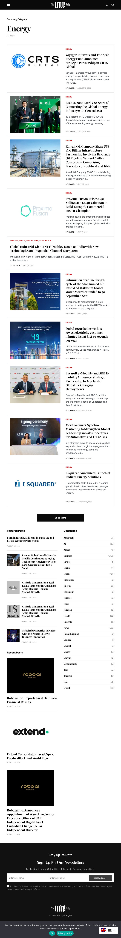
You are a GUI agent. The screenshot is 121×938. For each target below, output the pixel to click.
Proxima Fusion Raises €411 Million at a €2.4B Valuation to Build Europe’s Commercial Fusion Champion (86, 205)
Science (67, 639)
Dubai (66, 573)
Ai (65, 543)
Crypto (67, 561)
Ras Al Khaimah (71, 633)
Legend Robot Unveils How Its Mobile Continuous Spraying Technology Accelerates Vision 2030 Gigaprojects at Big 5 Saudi (39, 562)
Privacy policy (65, 933)
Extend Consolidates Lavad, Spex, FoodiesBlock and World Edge (30, 756)
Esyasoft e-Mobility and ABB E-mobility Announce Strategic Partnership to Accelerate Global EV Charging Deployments (88, 381)
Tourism (68, 675)
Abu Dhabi (69, 537)
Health (67, 615)
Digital (22, 241)
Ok (52, 933)
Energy (69, 49)
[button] (8, 5)
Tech (41, 241)
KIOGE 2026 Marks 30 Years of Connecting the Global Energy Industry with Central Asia (87, 106)
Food (66, 603)
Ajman (67, 549)
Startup (67, 657)
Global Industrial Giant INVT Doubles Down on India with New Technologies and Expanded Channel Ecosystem (54, 248)
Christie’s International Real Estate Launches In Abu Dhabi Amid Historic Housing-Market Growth (39, 587)
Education (69, 579)
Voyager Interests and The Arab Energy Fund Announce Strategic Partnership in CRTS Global (87, 61)
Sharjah (68, 645)
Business (14, 241)
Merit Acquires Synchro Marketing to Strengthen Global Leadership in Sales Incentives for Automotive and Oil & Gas (88, 431)
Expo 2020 (69, 591)
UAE (66, 681)
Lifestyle (68, 621)
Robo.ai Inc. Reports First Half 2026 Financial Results (32, 700)
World (48, 241)
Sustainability (70, 663)
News (36, 241)
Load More (60, 517)
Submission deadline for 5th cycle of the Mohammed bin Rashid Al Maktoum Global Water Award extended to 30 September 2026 (85, 288)
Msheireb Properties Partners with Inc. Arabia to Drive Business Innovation (38, 633)
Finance (68, 597)
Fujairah (68, 609)
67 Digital (67, 915)
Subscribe (99, 878)
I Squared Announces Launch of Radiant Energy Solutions (88, 475)
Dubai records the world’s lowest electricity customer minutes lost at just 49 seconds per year (87, 334)
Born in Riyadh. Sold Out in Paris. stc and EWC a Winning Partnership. (30, 539)
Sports (67, 651)
